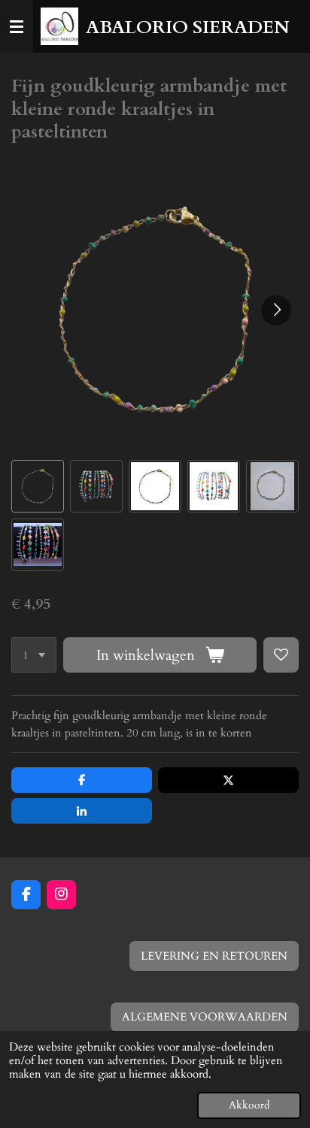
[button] (37, 486)
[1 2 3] (33, 655)
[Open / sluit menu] (16, 26)
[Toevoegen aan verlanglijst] (281, 655)
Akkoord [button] (249, 1105)
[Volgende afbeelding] (276, 310)
